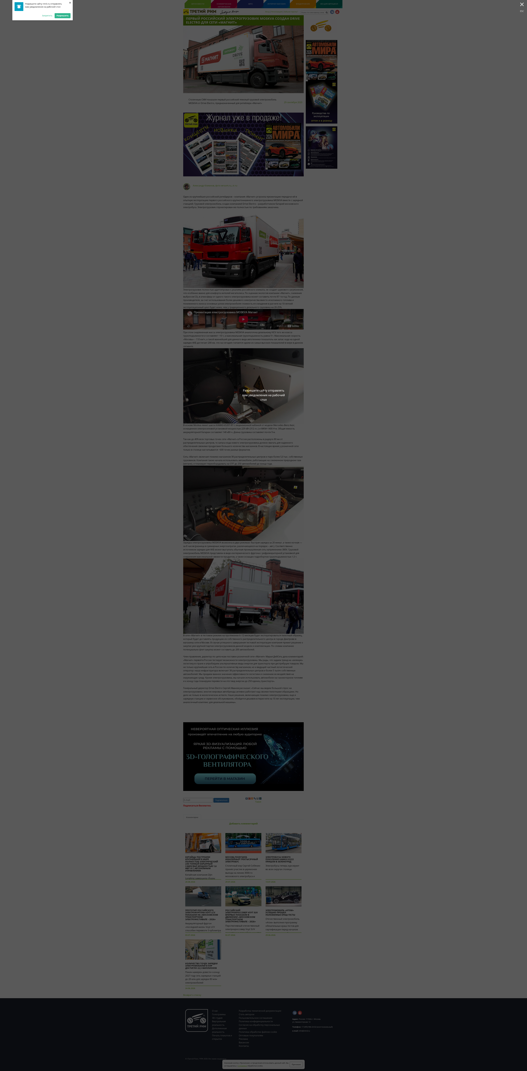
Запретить (47, 15)
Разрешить (63, 15)
